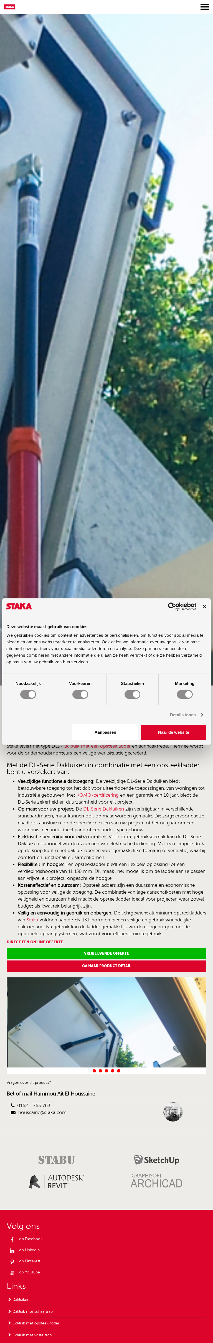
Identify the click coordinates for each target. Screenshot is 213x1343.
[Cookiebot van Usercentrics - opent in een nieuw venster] (172, 606)
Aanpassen (105, 732)
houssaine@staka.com (42, 1112)
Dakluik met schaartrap (32, 1311)
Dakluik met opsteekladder (35, 1323)
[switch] (80, 694)
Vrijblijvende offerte (106, 953)
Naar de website (173, 732)
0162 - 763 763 (33, 1105)
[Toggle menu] (205, 7)
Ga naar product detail (106, 966)
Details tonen (183, 714)
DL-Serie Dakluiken (103, 809)
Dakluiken (20, 1300)
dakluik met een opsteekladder (97, 746)
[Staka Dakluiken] (11, 7)
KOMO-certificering (98, 795)
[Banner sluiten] (205, 606)
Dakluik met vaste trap (32, 1335)
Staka (32, 919)
